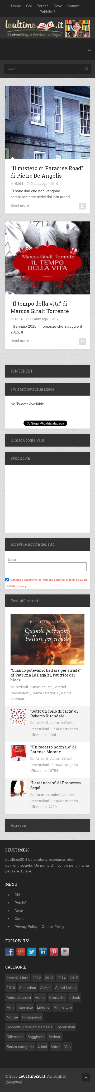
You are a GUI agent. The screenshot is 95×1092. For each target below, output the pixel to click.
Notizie (12, 1017)
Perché (43, 6)
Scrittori (55, 1037)
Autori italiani (41, 686)
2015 (74, 978)
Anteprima (27, 988)
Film (10, 1007)
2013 (49, 978)
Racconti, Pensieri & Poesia (30, 1027)
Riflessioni (15, 1037)
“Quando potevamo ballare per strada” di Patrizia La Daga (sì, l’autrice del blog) (46, 675)
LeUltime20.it (31, 1076)
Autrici (61, 686)
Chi (29, 6)
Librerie (43, 1007)
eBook (74, 997)
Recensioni (20, 693)
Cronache (57, 997)
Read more (20, 205)
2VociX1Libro (17, 978)
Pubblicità (48, 12)
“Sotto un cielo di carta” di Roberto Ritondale (54, 713)
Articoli (22, 686)
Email (12, 560)
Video (55, 1046)
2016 (11, 988)
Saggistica (36, 1037)
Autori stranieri (48, 794)
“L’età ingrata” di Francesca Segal (55, 785)
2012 (36, 978)
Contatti (73, 6)
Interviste (25, 1007)
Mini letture (63, 1007)
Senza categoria (45, 693)
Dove (58, 6)
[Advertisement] (38, 498)
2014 (61, 978)
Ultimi (66, 693)
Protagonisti (32, 1017)
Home (16, 6)
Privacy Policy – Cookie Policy (39, 926)
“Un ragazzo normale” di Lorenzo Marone (53, 749)
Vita (67, 1046)
